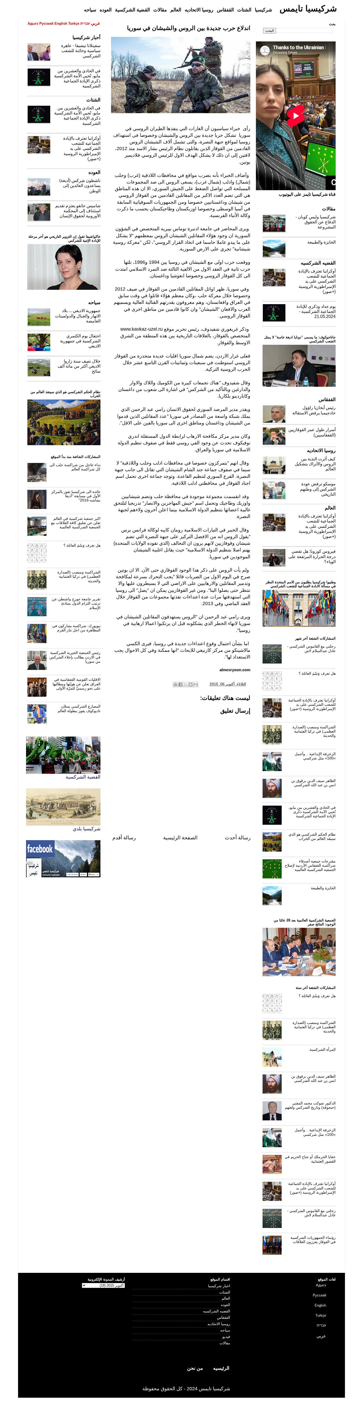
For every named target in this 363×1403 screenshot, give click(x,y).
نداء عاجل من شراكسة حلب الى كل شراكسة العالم (74, 467)
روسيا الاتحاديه (219, 1324)
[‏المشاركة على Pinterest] (175, 684)
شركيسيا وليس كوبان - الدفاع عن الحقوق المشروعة (316, 222)
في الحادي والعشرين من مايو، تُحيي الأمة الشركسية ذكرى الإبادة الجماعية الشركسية (312, 812)
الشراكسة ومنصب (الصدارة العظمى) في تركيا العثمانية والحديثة (78, 576)
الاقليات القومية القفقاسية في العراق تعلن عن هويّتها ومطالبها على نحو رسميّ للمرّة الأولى (76, 684)
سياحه (225, 1330)
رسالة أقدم (124, 837)
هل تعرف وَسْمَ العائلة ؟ (82, 545)
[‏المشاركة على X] (185, 684)
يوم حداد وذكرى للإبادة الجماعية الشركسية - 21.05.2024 (316, 311)
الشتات (224, 1292)
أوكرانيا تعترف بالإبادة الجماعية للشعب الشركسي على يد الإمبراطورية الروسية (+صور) (81, 148)
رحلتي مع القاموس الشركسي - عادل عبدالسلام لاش (311, 648)
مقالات (225, 1343)
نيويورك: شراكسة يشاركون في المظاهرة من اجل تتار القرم (76, 628)
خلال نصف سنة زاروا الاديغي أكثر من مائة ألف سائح (79, 366)
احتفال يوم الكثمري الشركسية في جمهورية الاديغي (80, 341)
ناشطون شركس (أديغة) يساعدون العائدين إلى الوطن (79, 185)
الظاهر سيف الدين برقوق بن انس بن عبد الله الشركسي (313, 783)
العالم (226, 1298)
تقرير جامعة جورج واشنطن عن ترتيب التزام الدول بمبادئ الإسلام (76, 603)
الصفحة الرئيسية (180, 837)
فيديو (226, 1337)
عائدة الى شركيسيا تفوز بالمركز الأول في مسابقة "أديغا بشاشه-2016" (75, 496)
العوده (225, 1305)
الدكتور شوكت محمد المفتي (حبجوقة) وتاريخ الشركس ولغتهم (310, 1105)
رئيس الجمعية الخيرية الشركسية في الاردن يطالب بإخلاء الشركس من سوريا (74, 657)
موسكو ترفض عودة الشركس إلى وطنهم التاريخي (318, 489)
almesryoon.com (235, 670)
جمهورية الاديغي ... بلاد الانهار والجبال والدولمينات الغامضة (77, 315)
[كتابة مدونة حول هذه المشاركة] (190, 684)
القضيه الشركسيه (216, 1311)
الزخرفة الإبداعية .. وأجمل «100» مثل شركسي (315, 756)
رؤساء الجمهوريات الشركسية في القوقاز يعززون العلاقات (313, 1240)
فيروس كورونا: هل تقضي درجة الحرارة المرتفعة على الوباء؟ (312, 556)
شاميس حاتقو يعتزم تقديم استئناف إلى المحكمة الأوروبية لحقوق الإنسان (77, 210)
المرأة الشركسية (323, 1050)
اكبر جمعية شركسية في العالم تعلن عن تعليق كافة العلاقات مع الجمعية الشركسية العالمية (75, 523)
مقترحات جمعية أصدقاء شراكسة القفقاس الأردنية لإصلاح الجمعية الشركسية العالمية (310, 865)
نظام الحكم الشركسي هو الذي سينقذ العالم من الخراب (312, 836)
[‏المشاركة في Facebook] (180, 684)
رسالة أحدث (238, 837)
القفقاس (223, 1318)
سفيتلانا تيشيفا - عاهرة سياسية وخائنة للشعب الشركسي (80, 50)
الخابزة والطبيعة (321, 242)
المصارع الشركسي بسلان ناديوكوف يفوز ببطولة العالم (79, 708)
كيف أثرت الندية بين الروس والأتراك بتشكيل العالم (315, 464)
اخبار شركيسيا (219, 1286)
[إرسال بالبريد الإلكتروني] (195, 684)
